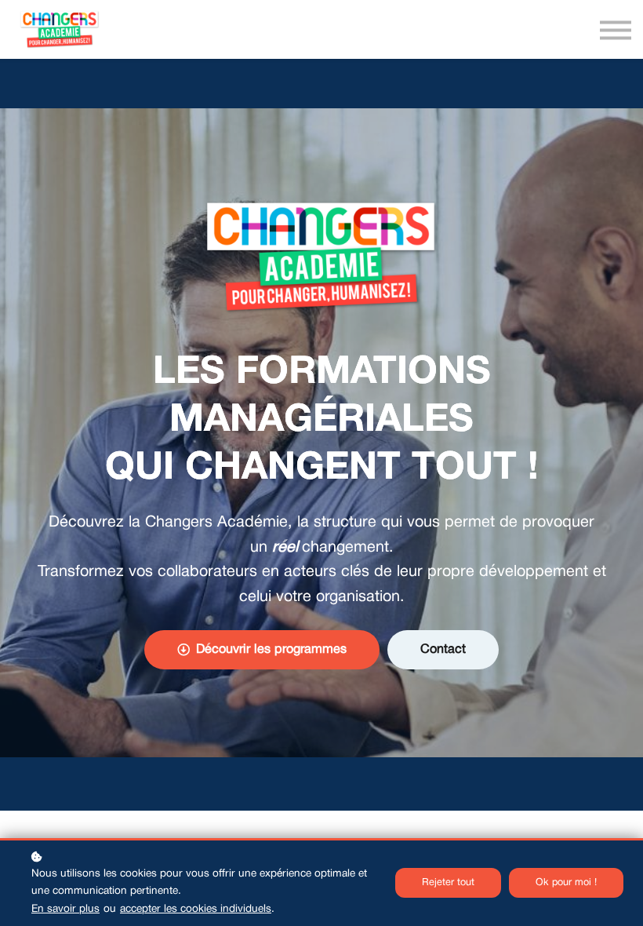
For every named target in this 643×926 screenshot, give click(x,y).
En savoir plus (65, 909)
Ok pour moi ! (566, 882)
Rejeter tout (448, 882)
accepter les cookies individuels (195, 909)
